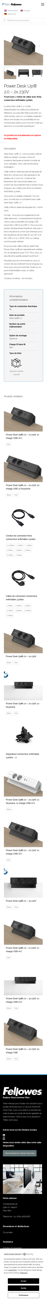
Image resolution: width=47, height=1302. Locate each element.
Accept (23, 1281)
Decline (23, 1288)
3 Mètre (10, 550)
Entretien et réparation (12, 1248)
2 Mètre (29, 545)
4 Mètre (19, 550)
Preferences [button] (23, 1273)
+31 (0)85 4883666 (21, 1216)
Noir (8, 444)
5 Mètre (28, 550)
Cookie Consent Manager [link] (12, 1254)
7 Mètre (19, 555)
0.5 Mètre (10, 545)
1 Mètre (20, 545)
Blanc (9, 495)
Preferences (23, 1295)
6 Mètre (10, 555)
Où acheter (8, 1232)
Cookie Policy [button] (12, 1270)
